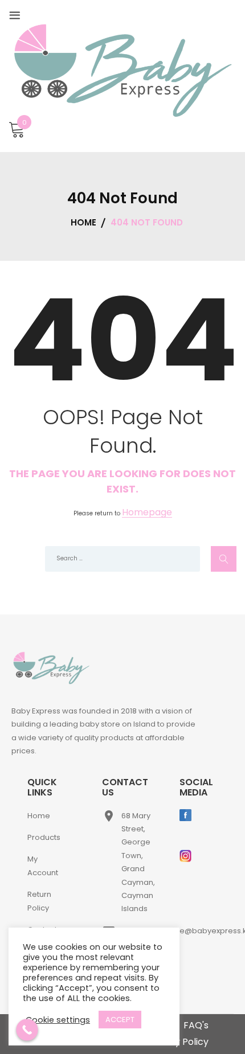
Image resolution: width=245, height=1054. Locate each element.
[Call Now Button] (27, 1030)
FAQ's (196, 1025)
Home (38, 815)
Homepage (147, 513)
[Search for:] (122, 559)
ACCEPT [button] (119, 1019)
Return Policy (39, 901)
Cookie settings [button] (58, 1020)
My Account (42, 865)
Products (43, 837)
